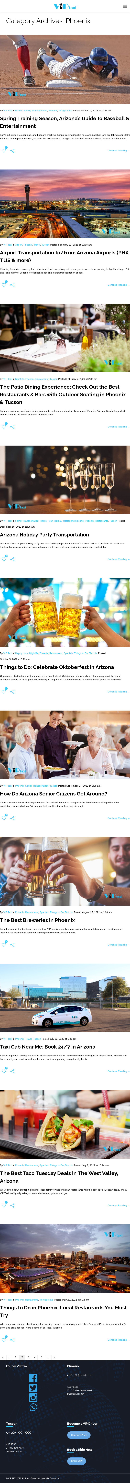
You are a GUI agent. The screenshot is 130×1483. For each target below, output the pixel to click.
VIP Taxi (7, 110)
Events (19, 110)
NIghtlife (19, 379)
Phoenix (53, 110)
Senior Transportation (36, 785)
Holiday (58, 520)
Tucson (45, 244)
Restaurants (41, 379)
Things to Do (65, 110)
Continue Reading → (119, 150)
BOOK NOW (76, 1461)
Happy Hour (46, 520)
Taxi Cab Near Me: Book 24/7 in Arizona (47, 1047)
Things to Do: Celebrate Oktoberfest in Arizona (57, 667)
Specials (68, 653)
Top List (93, 653)
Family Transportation (35, 110)
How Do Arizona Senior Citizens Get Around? (53, 794)
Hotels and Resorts (73, 520)
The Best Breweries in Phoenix (37, 920)
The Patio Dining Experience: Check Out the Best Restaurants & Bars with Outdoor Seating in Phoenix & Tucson (63, 394)
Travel (37, 244)
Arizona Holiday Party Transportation (44, 535)
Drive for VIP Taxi (79, 1435)
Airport (18, 244)
